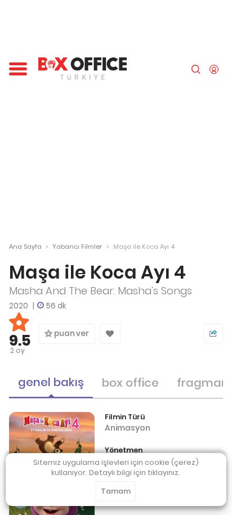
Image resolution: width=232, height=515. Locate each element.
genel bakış (51, 382)
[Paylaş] (213, 333)
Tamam (116, 491)
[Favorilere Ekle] (110, 334)
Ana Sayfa (25, 246)
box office (130, 382)
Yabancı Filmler (77, 246)
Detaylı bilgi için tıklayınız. (134, 472)
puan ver (70, 333)
